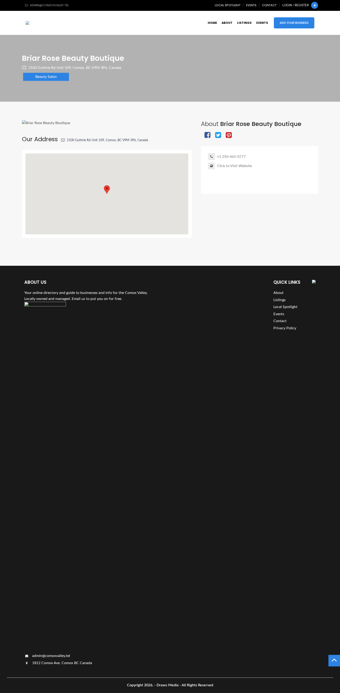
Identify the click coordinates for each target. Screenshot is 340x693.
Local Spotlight (228, 5)
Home (212, 23)
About (227, 23)
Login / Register (295, 5)
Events (251, 5)
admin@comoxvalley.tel (50, 656)
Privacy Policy (284, 328)
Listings (244, 23)
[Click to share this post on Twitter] (218, 135)
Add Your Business (294, 23)
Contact (269, 5)
